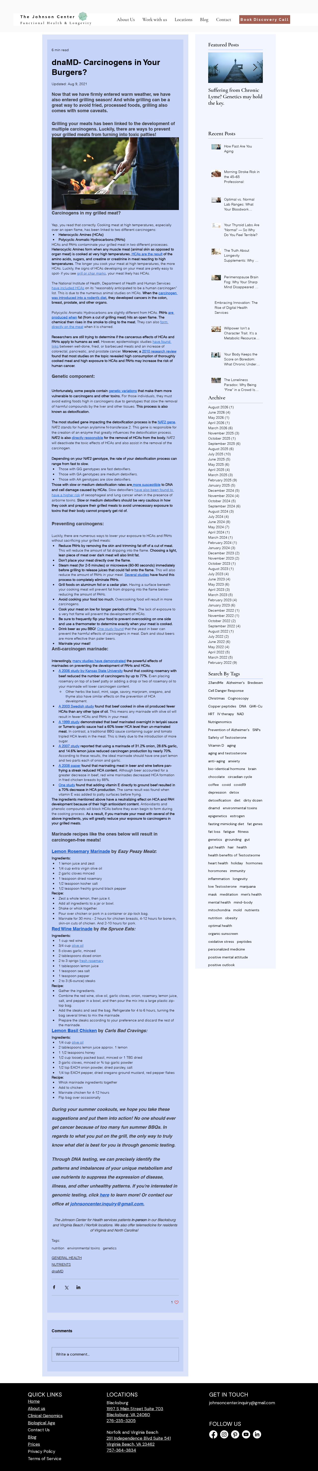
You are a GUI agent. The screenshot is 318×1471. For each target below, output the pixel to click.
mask (212, 894)
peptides (244, 941)
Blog (32, 1437)
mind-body (243, 902)
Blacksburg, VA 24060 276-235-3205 (128, 1417)
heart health (218, 863)
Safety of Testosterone (227, 737)
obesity (231, 918)
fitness (243, 831)
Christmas (216, 698)
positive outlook (221, 965)
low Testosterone (222, 886)
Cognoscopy (238, 698)
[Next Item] (255, 67)
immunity (237, 871)
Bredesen (255, 682)
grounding (233, 839)
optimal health (220, 925)
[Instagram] (224, 1434)
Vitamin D (216, 745)
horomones (217, 871)
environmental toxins (83, 1248)
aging (231, 745)
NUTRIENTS (61, 1264)
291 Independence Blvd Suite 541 (139, 1438)
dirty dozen (252, 800)
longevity (240, 878)
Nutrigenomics (220, 722)
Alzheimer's (235, 682)
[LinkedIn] (257, 1434)
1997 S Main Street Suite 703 (135, 1408)
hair (231, 847)
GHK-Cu (255, 706)
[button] (183, 19)
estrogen (237, 816)
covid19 (240, 784)
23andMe (215, 682)
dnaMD (57, 1271)
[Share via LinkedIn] (78, 1287)
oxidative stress (221, 941)
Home (34, 1401)
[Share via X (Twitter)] (66, 1287)
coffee (213, 784)
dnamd (214, 808)
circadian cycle (240, 776)
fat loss (214, 831)
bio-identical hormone (226, 769)
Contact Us (39, 1430)
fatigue (229, 831)
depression (217, 792)
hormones (254, 863)
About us (36, 1408)
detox (234, 792)
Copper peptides (222, 706)
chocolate (216, 776)
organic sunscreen (223, 933)
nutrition (58, 1248)
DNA (242, 706)
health (242, 847)
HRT (211, 714)
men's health (251, 894)
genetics (110, 1248)
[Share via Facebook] (54, 1287)
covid (226, 784)
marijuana (248, 886)
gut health (216, 847)
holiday (237, 863)
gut (247, 839)
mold (237, 910)
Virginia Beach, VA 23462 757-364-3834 (131, 1447)
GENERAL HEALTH (67, 1258)
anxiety (234, 761)
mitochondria (219, 910)
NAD (240, 714)
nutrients (252, 910)
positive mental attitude (228, 957)
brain (252, 769)
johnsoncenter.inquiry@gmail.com (242, 1402)
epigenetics (217, 816)
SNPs (256, 730)
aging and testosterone (227, 753)
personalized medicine (226, 949)
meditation (229, 894)
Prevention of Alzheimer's (228, 730)
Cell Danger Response (226, 690)
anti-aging (216, 761)
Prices (34, 1444)
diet (237, 800)
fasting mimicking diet (226, 824)
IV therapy (225, 714)
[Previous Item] (216, 67)
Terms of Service (44, 1458)
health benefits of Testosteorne (234, 855)
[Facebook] (213, 1434)
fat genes (255, 824)
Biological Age (41, 1423)
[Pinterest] (235, 1434)
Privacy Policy (41, 1451)
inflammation (219, 878)
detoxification (219, 800)
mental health (219, 902)
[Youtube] (246, 1434)
